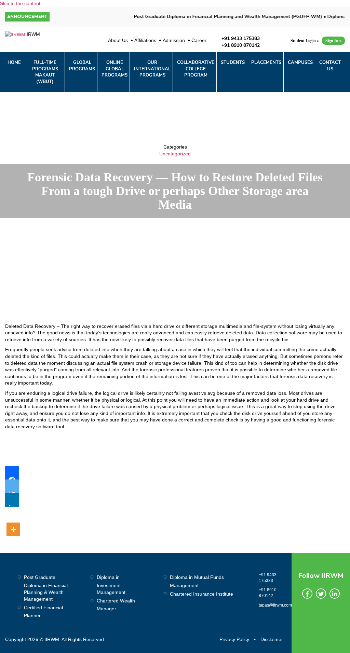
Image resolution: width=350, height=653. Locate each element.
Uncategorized (175, 153)
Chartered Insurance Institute (201, 594)
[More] (13, 521)
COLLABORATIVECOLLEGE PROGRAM (195, 68)
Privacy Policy (234, 639)
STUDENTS (233, 62)
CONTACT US (330, 65)
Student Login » (305, 40)
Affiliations (145, 40)
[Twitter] (12, 486)
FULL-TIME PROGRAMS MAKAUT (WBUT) (45, 72)
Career (198, 40)
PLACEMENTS (266, 62)
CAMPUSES (300, 62)
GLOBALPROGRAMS (82, 65)
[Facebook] (12, 473)
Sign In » (333, 40)
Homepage (153, 227)
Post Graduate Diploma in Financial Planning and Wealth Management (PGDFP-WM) (222, 16)
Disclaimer (271, 639)
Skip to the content (20, 3)
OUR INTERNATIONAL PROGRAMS (152, 68)
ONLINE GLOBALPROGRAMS (114, 68)
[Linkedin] (12, 500)
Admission (174, 40)
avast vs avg (201, 393)
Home (14, 62)
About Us (118, 40)
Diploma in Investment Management (111, 584)
